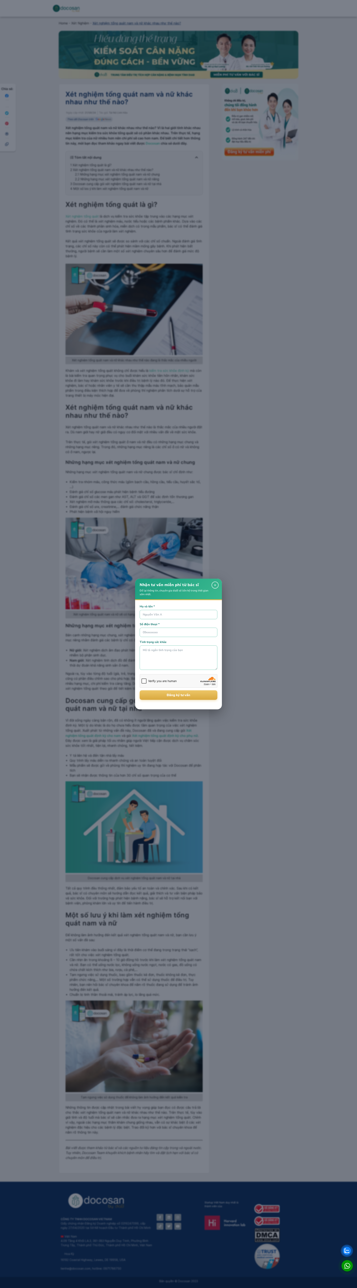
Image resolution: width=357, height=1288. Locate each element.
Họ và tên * (147, 606)
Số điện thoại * (149, 624)
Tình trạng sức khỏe (153, 642)
